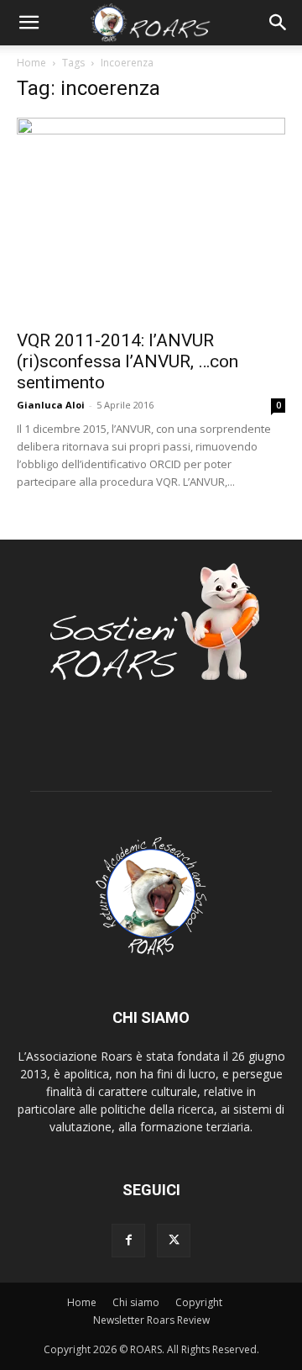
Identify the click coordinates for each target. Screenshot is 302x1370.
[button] (28, 22)
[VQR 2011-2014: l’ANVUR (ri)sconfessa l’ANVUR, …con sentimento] (151, 218)
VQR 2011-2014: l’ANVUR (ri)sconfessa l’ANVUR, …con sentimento (127, 361)
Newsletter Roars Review (151, 1320)
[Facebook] (128, 1240)
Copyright (198, 1302)
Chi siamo (135, 1302)
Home (31, 62)
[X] (173, 1240)
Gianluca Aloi (51, 404)
